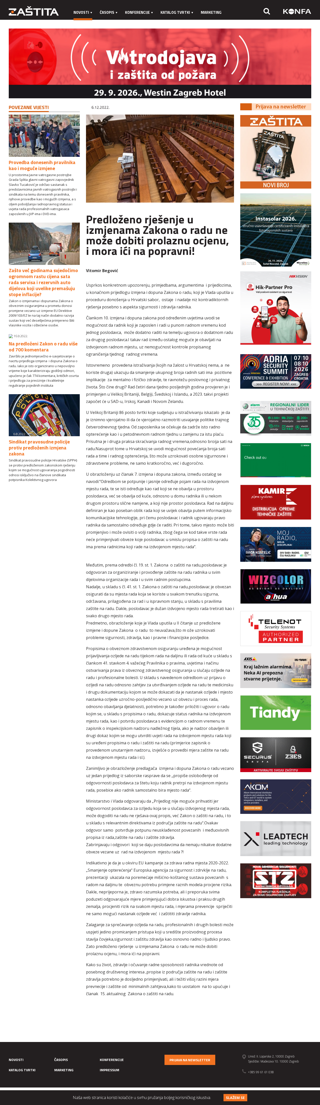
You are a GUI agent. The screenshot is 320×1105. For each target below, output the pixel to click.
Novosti (81, 12)
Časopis (107, 12)
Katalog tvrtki (175, 12)
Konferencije (137, 12)
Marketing (211, 12)
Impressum (84, 22)
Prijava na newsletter (190, 1059)
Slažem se (235, 1097)
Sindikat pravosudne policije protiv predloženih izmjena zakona (39, 447)
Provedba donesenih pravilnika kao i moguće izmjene (42, 165)
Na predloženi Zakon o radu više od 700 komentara (43, 346)
